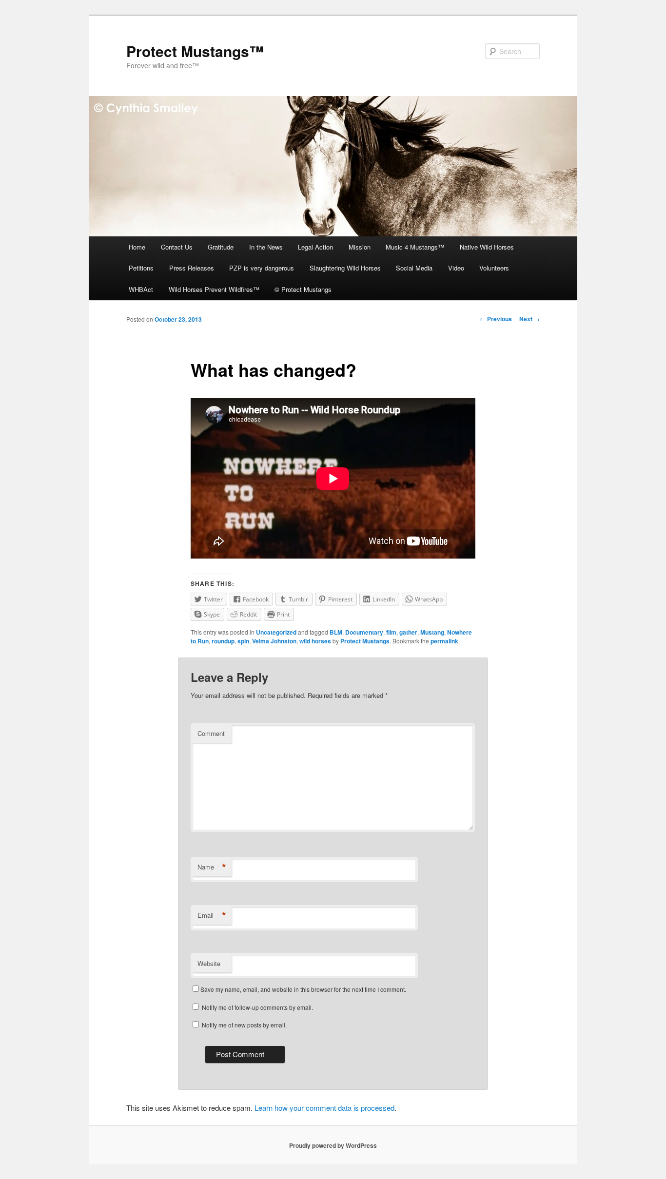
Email (211, 915)
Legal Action (315, 246)
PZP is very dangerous (261, 267)
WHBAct (141, 289)
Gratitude (221, 246)
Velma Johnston (274, 641)
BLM (336, 632)
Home (137, 246)
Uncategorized (276, 632)
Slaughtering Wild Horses (345, 267)
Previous (496, 318)
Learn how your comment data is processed (324, 1107)
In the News (266, 246)
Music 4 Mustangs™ (415, 246)
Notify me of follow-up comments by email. (257, 1007)
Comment (211, 733)
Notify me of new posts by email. (244, 1025)
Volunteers (494, 267)
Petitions (141, 267)
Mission (360, 246)
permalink (444, 641)
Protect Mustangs (365, 641)
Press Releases (191, 267)
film (391, 632)
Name (211, 867)
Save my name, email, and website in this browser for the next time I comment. (303, 989)
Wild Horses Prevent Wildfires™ (214, 289)
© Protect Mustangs (303, 289)
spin (243, 641)
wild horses (315, 641)
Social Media (414, 267)
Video (456, 267)
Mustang (432, 632)
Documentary (364, 632)
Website (208, 963)
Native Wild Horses (487, 246)
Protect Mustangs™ (195, 50)
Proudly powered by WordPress (333, 1145)
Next (529, 318)
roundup (223, 641)
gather (408, 632)
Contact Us (177, 246)
